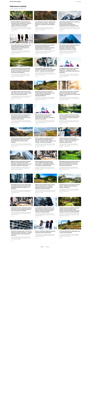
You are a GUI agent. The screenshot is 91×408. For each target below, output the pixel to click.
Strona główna (78, 1)
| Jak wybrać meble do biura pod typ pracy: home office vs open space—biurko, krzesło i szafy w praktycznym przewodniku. (21, 93)
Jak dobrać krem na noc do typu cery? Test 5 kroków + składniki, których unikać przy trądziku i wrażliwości (69, 186)
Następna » (47, 246)
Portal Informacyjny (15, 1)
